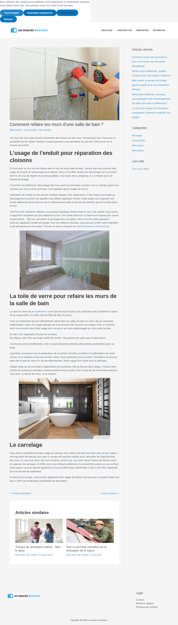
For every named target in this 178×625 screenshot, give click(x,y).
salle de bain (102, 453)
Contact (140, 599)
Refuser (8, 19)
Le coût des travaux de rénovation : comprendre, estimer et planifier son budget (151, 112)
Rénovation (142, 30)
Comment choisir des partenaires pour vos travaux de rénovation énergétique (149, 61)
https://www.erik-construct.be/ (92, 226)
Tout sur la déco (140, 168)
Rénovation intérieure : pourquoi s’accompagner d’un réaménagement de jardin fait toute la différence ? (151, 99)
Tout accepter (11, 12)
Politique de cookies (146, 607)
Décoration (159, 30)
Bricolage (107, 30)
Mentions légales (145, 603)
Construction (124, 30)
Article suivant (110, 493)
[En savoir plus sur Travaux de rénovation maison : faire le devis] (39, 530)
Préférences (67, 12)
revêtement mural (44, 311)
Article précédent (20, 493)
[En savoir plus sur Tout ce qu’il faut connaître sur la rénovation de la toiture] (90, 530)
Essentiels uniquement (39, 12)
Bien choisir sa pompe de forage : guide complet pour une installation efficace (150, 85)
